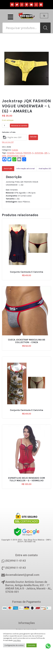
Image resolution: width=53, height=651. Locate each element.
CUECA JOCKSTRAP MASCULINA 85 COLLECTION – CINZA (26, 341)
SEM (4, 156)
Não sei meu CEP (8, 142)
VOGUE (22, 156)
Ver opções (27, 271)
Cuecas (15, 150)
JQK (45, 153)
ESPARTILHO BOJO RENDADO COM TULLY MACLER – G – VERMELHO (26, 479)
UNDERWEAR (12, 156)
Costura (18, 153)
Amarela (10, 153)
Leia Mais (17, 640)
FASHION (27, 153)
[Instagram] (22, 4)
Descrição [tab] (8, 168)
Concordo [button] (31, 645)
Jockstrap (38, 153)
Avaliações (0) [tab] (45, 168)
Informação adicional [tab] (25, 168)
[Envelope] (31, 4)
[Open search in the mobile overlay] (26, 28)
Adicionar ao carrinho (19, 125)
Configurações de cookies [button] (14, 645)
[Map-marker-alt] (26, 4)
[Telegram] (41, 4)
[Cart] (44, 15)
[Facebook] (12, 4)
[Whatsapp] (36, 4)
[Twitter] (17, 4)
